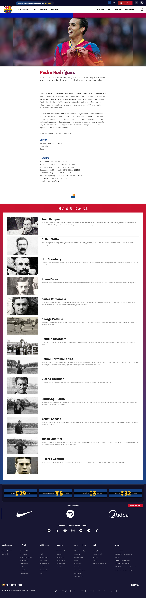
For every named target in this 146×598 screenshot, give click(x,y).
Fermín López (44, 557)
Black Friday (77, 573)
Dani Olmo (43, 567)
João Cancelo (24, 573)
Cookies (74, 591)
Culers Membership (79, 551)
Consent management (109, 591)
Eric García (23, 567)
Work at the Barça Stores (100, 563)
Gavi (41, 551)
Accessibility (81, 591)
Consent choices (122, 591)
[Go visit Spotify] (70, 514)
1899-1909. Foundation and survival (125, 567)
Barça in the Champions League (124, 570)
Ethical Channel (97, 554)
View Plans (126, 3)
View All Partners (135, 505)
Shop (34, 9)
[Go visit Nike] (24, 514)
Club (109, 9)
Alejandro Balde (24, 551)
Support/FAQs (78, 567)
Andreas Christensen (26, 557)
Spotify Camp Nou (98, 551)
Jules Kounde (24, 563)
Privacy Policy (65, 591)
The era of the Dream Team (122, 560)
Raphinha (59, 554)
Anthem (95, 560)
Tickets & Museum (23, 9)
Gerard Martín (24, 560)
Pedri (41, 554)
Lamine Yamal (61, 551)
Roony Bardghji (61, 557)
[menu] (142, 2)
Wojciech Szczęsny (7, 551)
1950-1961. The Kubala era (122, 563)
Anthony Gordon (61, 560)
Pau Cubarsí (23, 554)
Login (112, 2)
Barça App (77, 560)
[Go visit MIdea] (119, 514)
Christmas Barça (78, 576)
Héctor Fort (23, 570)
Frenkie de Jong (44, 563)
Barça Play (54, 9)
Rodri (41, 573)
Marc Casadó (43, 560)
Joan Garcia (5, 554)
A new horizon (119, 551)
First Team (100, 9)
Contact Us (89, 591)
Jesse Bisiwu (60, 567)
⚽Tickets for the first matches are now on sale (34, 3)
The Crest (95, 557)
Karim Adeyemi (61, 563)
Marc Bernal (43, 570)
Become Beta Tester (79, 570)
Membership (43, 9)
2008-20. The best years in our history (123, 555)
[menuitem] (142, 2)
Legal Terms (57, 591)
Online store (77, 563)
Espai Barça (118, 9)
